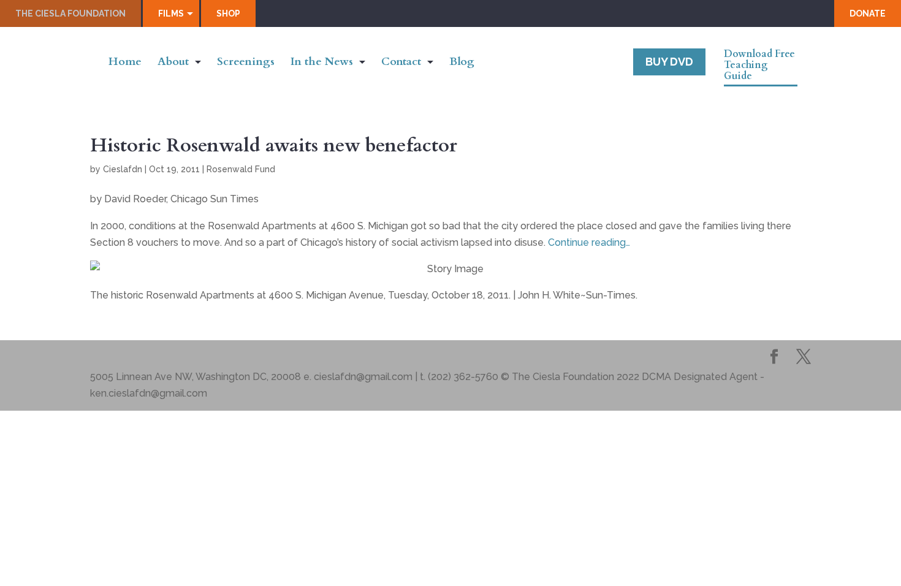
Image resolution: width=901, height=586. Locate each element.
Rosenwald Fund (241, 169)
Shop (228, 13)
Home (125, 63)
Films (171, 13)
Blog (461, 63)
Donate (868, 13)
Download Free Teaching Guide (759, 65)
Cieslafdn (122, 169)
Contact (401, 63)
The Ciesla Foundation (70, 13)
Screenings (246, 63)
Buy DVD (669, 61)
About (173, 63)
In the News (322, 63)
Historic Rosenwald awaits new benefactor (273, 145)
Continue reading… (589, 242)
